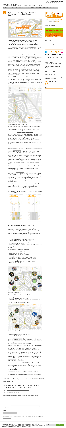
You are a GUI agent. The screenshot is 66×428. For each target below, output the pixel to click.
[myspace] (56, 2)
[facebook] (62, 2)
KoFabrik (18, 62)
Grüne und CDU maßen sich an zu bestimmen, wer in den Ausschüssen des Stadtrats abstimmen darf (11, 380)
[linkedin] (58, 2)
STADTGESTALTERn (17, 338)
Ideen (31, 374)
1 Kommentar (38, 374)
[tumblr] (47, 2)
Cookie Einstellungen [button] (51, 424)
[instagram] (52, 2)
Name (4, 404)
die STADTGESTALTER (35, 79)
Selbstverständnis (29, 7)
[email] (49, 2)
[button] (56, 8)
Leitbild (13, 7)
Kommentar (6, 397)
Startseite (6, 7)
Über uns (45, 7)
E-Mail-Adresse (6, 407)
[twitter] (60, 2)
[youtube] (54, 2)
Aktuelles (28, 374)
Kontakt (52, 7)
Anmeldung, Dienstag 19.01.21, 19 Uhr (25, 132)
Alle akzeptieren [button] (60, 424)
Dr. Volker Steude (13, 374)
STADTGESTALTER (17, 150)
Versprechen (19, 7)
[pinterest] (50, 2)
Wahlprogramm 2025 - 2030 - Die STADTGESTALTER (18, 390)
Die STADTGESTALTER (29, 41)
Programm (38, 7)
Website (4, 410)
